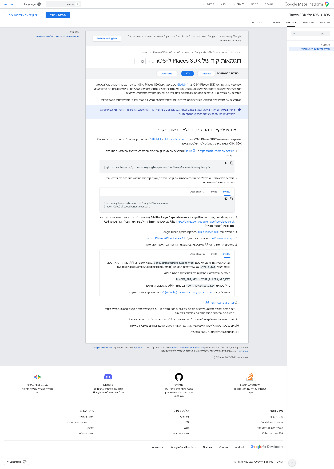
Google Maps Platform (206, 52)
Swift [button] (214, 191)
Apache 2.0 (139, 347)
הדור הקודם (257, 22)
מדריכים (325, 22)
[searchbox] (310, 33)
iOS (327, 15)
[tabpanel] (167, 204)
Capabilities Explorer (272, 422)
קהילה (210, 4)
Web (186, 427)
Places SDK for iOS (303, 15)
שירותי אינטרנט (181, 433)
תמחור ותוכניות (86, 416)
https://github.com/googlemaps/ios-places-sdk (205, 221)
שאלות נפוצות (276, 416)
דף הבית (237, 52)
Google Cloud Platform (183, 447)
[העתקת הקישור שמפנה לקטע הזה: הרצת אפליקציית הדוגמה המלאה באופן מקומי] (152, 130)
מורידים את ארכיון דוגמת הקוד (217, 151)
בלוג (223, 4)
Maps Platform (310, 4)
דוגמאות (291, 22)
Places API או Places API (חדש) (167, 238)
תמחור (254, 4)
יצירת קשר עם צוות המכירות (80, 422)
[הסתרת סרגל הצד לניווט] (292, 462)
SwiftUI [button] (227, 191)
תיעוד (240, 4)
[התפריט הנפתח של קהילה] (203, 4)
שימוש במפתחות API (190, 114)
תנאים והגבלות (86, 433)
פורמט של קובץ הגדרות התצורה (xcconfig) (189, 292)
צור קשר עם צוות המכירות (23, 15)
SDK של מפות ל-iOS (272, 433)
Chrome (223, 447)
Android (206, 73)
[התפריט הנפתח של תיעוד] (233, 4)
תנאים (280, 461)
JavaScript (167, 73)
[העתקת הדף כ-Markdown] (142, 61)
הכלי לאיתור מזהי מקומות (270, 427)
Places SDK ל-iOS (208, 232)
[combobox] (63, 4)
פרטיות (269, 461)
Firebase (207, 447)
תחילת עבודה (58, 15)
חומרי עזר (308, 22)
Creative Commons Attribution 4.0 (187, 347)
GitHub (181, 84)
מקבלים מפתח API (223, 238)
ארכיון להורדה (177, 139)
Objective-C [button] (197, 191)
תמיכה (91, 427)
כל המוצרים (158, 447)
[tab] (227, 191)
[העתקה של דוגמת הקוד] (231, 163)
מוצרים (269, 4)
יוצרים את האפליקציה (222, 302)
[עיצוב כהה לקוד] (226, 163)
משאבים (275, 22)
